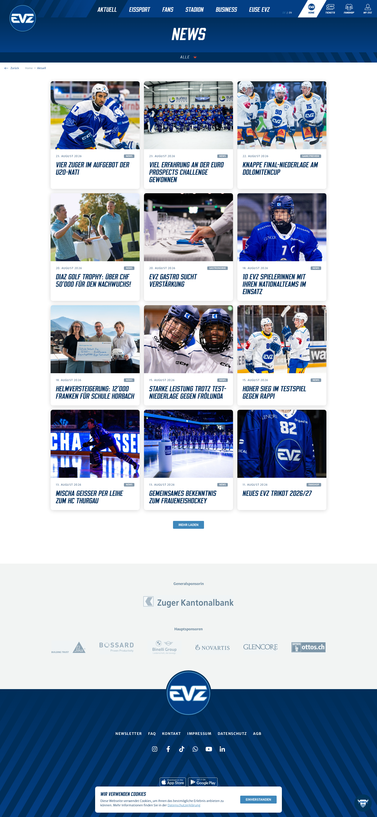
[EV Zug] (23, 18)
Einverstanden (258, 800)
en (290, 12)
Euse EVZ (259, 10)
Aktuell (107, 10)
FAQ (152, 733)
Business (226, 10)
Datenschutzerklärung (184, 805)
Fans (167, 10)
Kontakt (171, 733)
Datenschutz (232, 733)
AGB (257, 733)
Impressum (199, 733)
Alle (185, 57)
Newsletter (128, 733)
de (284, 12)
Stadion (194, 10)
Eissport (139, 10)
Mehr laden (188, 525)
